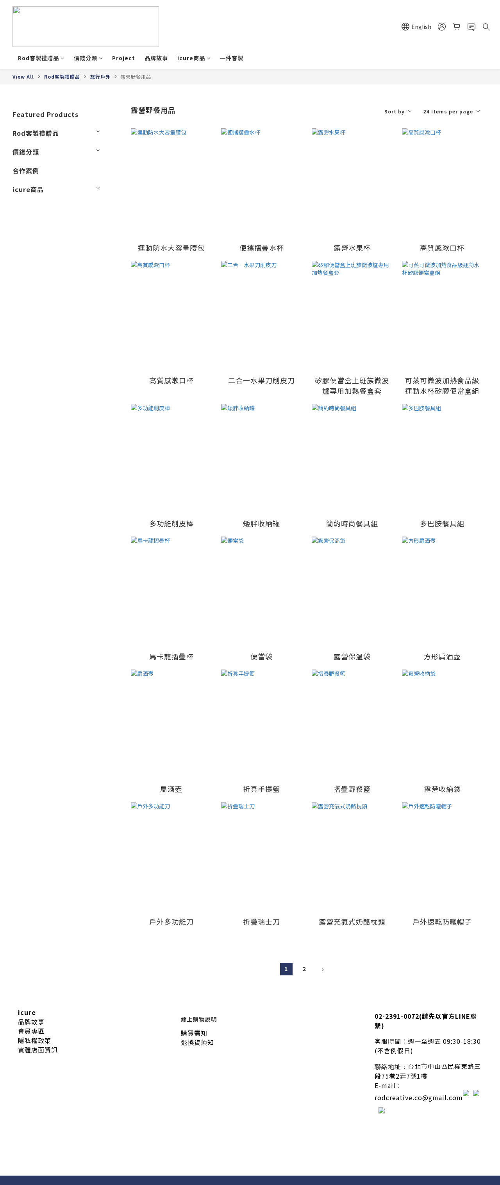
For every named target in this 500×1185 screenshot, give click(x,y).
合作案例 (25, 170)
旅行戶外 (100, 76)
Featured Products (45, 114)
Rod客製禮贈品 (38, 58)
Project (123, 58)
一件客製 (231, 58)
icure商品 (191, 58)
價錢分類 (85, 58)
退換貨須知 (197, 1042)
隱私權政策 (34, 1040)
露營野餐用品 (136, 76)
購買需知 (194, 1033)
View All (23, 76)
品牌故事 (156, 58)
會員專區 (31, 1031)
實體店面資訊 (38, 1049)
